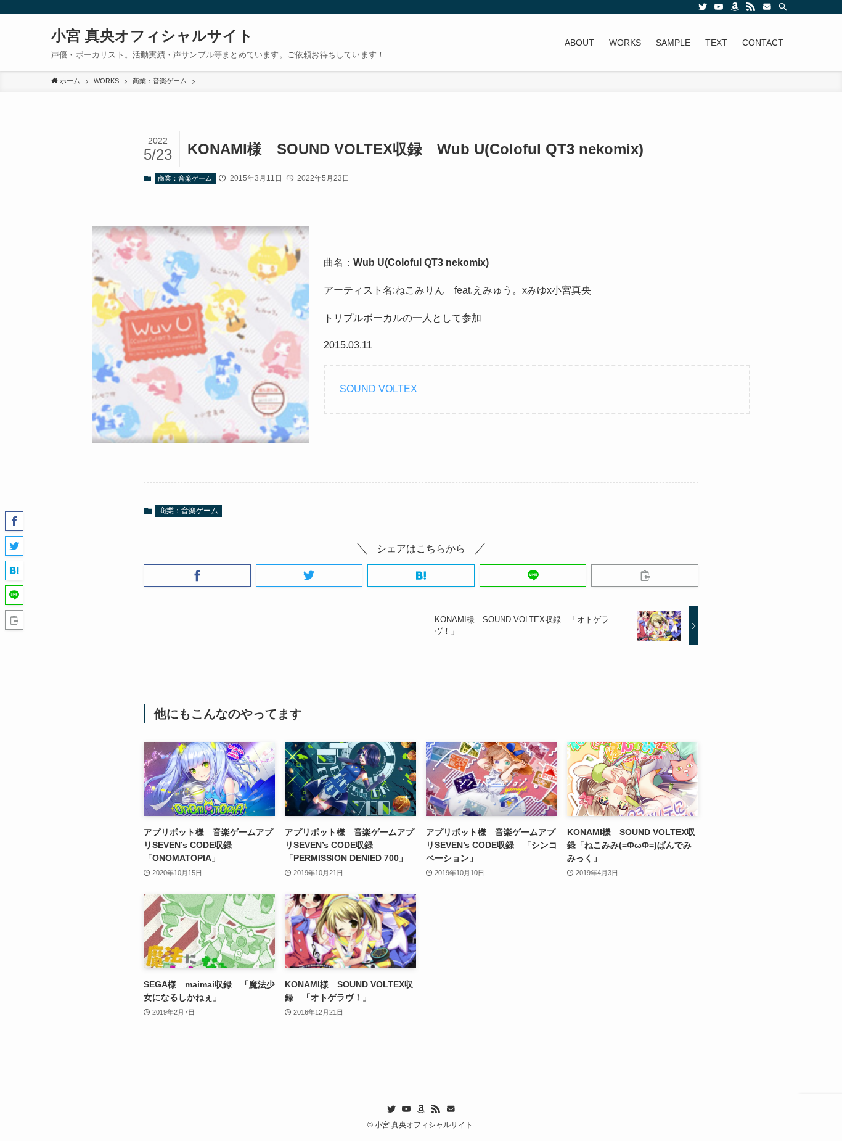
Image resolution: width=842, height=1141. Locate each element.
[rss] (751, 7)
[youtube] (719, 7)
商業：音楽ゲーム (185, 178)
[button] (197, 575)
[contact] (767, 7)
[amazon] (735, 7)
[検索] (783, 7)
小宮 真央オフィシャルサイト (152, 35)
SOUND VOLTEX (378, 389)
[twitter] (703, 7)
